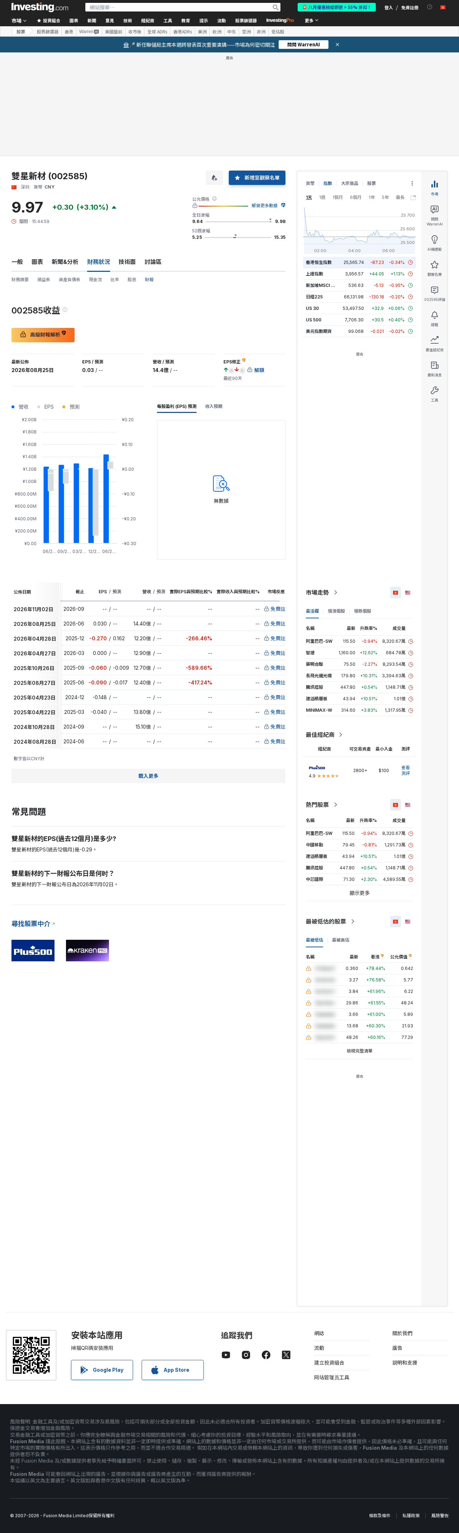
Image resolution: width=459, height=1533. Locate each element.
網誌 (319, 1333)
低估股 (277, 31)
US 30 (312, 308)
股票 (20, 31)
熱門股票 (317, 804)
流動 (319, 1348)
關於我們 (402, 1333)
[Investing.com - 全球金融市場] (39, 7)
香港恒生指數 (319, 262)
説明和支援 (404, 1363)
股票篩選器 (246, 20)
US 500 (313, 319)
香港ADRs (182, 31)
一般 (17, 261)
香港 (69, 31)
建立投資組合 (329, 1363)
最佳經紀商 (320, 734)
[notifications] (430, 7)
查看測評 (405, 770)
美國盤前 (113, 31)
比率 (114, 279)
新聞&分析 (65, 261)
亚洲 (246, 31)
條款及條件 (380, 1515)
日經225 (314, 296)
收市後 (134, 31)
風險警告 (440, 1515)
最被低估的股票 (326, 921)
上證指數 (314, 274)
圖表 (37, 261)
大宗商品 (349, 183)
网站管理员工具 (331, 1377)
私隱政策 (411, 1515)
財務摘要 (20, 279)
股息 (132, 279)
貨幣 (310, 183)
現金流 (95, 279)
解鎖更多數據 (265, 205)
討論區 (153, 261)
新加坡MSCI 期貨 (323, 285)
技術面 (127, 261)
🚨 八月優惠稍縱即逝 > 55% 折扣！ (337, 7)
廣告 (397, 1348)
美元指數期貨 (319, 331)
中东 (231, 31)
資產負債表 (69, 279)
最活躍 (312, 611)
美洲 (202, 31)
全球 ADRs (157, 31)
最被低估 (314, 940)
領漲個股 (336, 611)
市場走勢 (317, 592)
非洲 (261, 31)
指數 (327, 183)
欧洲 (217, 31)
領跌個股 (362, 611)
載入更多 (148, 776)
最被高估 (340, 940)
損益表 (43, 279)
